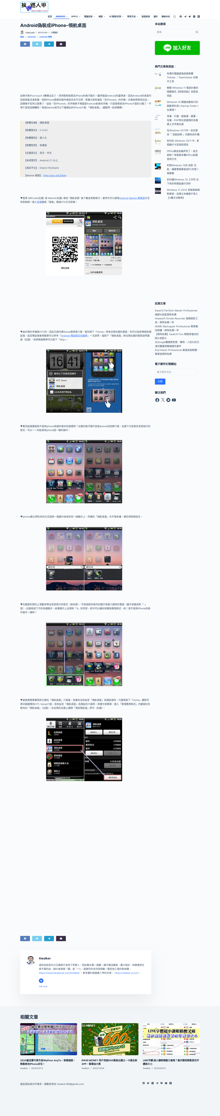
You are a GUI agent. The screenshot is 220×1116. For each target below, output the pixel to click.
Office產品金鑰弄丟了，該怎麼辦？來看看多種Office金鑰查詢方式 (182, 155)
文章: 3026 (43, 986)
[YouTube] (199, 16)
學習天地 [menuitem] (131, 16)
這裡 (39, 201)
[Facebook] (181, 16)
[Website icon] (41, 980)
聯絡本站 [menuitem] (166, 16)
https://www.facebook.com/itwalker (59, 972)
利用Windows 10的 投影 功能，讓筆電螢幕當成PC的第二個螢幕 (183, 169)
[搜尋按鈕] (197, 32)
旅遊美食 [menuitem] (146, 16)
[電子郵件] (61, 44)
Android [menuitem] (60, 16)
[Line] (161, 1083)
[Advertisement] (134, 6)
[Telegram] (185, 16)
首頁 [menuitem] (50, 16)
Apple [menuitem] (74, 16)
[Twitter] (190, 16)
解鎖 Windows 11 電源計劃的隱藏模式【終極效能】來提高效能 (182, 91)
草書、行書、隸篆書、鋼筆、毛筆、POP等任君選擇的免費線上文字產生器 (182, 120)
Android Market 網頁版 (132, 198)
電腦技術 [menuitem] (88, 16)
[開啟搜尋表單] (174, 16)
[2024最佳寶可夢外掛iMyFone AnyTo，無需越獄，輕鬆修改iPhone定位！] (48, 1039)
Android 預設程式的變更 (74, 335)
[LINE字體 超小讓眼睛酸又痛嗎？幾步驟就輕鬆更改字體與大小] (171, 1039)
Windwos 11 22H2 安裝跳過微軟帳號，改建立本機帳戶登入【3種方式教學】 (183, 193)
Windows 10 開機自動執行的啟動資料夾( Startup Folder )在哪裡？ (182, 105)
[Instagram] (194, 16)
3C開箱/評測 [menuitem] (115, 16)
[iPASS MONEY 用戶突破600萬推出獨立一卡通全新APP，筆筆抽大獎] (110, 1039)
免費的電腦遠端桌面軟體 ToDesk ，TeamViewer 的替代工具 (182, 77)
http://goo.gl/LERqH (55, 175)
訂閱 (160, 381)
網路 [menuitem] (101, 16)
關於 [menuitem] (156, 16)
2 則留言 (54, 32)
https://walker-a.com (126, 972)
